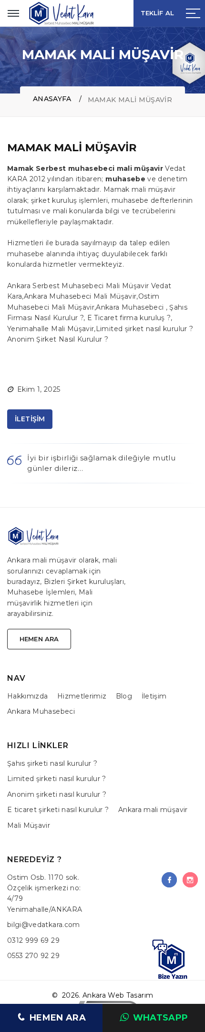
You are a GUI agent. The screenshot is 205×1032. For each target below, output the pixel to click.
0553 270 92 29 (33, 955)
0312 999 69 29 (33, 940)
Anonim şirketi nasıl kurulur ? (57, 794)
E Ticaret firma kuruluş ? (129, 317)
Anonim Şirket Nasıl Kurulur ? (57, 339)
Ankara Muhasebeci (130, 307)
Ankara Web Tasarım (117, 995)
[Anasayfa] (62, 13)
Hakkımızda (27, 696)
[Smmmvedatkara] (169, 879)
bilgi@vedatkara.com (43, 924)
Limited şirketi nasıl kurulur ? (56, 778)
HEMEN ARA (58, 1017)
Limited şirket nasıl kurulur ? (144, 328)
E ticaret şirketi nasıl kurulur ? (58, 809)
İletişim (154, 696)
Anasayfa (52, 98)
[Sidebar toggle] (193, 13)
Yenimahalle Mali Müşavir (50, 328)
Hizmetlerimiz (82, 696)
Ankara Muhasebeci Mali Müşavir (80, 296)
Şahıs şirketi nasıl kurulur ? (52, 763)
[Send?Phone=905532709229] (172, 958)
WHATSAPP (160, 1017)
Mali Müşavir (28, 825)
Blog (124, 696)
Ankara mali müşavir (153, 809)
